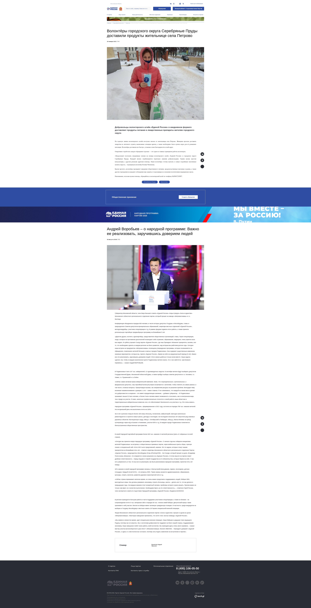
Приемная (170, 14)
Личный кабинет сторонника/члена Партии (188, 8)
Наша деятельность (137, 14)
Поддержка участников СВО (155, 19)
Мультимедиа (183, 14)
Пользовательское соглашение (116, 597)
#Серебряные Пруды (150, 182)
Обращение (162, 8)
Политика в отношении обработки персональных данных (124, 600)
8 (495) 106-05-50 (187, 568)
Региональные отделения (163, 566)
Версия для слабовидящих (196, 3)
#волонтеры (164, 182)
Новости (128, 23)
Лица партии (122, 14)
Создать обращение (188, 197)
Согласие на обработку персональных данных (120, 602)
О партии (109, 14)
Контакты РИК (113, 571)
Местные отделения (155, 14)
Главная (109, 23)
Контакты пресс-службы (140, 571)
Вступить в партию (198, 14)
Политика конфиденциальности (116, 599)
